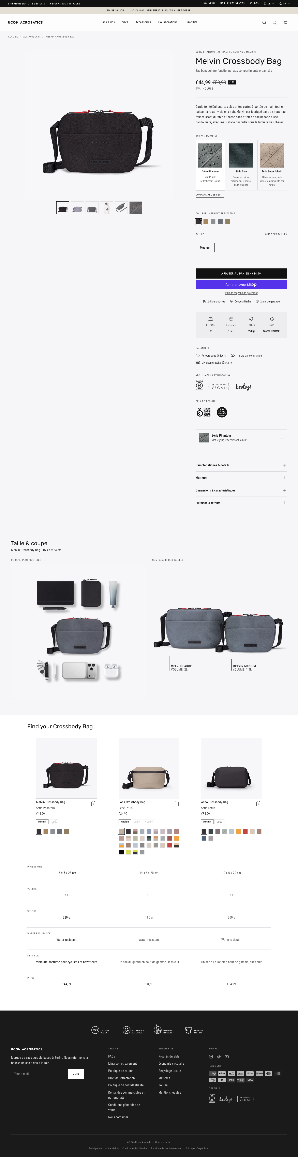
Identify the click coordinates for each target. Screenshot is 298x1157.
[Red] (170, 845)
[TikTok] (219, 1057)
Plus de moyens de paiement (241, 293)
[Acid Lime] (128, 852)
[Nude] (121, 831)
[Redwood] (128, 845)
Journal (163, 1085)
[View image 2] (77, 207)
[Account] (274, 22)
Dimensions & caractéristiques (215, 490)
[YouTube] (227, 1057)
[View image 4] (106, 207)
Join (76, 1074)
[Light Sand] (149, 845)
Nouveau (209, 3)
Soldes (254, 3)
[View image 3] (92, 207)
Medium (205, 248)
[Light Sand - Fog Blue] (142, 845)
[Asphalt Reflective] (39, 831)
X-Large (149, 821)
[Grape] (218, 831)
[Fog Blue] (135, 845)
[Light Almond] (163, 845)
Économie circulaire (171, 1063)
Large (54, 821)
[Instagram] (211, 1057)
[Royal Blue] (149, 831)
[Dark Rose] (176, 831)
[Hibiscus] (170, 838)
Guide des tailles (276, 234)
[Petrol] (142, 831)
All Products (32, 36)
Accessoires (143, 22)
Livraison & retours (208, 503)
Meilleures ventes (232, 3)
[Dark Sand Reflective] (206, 221)
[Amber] (176, 838)
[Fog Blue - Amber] (121, 845)
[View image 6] (135, 207)
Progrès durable (169, 1056)
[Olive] (156, 845)
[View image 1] (62, 207)
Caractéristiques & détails (212, 465)
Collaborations (167, 22)
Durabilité (191, 22)
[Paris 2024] (121, 852)
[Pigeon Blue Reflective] (213, 221)
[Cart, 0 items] (285, 22)
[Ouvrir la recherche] (264, 22)
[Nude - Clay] (156, 838)
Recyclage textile (170, 1071)
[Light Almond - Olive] (176, 845)
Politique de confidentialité (126, 1085)
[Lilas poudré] (211, 838)
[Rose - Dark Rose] (121, 838)
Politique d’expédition (197, 1148)
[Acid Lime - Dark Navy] (135, 852)
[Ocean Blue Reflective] (220, 221)
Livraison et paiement (122, 1063)
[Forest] (211, 831)
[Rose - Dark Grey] (135, 831)
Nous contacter (118, 1117)
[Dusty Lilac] (170, 831)
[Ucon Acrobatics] (25, 22)
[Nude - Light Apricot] (128, 838)
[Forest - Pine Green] (149, 838)
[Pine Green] (163, 838)
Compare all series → (210, 194)
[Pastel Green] (135, 838)
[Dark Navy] (142, 852)
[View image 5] (121, 207)
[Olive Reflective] (227, 221)
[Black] (128, 831)
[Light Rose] (163, 831)
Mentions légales (170, 1092)
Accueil (13, 36)
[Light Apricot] (142, 838)
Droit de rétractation (121, 1078)
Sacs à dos (108, 22)
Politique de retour (120, 1071)
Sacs (125, 22)
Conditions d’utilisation (135, 1148)
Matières (201, 478)
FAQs (111, 1056)
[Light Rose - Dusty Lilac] (156, 831)
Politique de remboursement (166, 1148)
